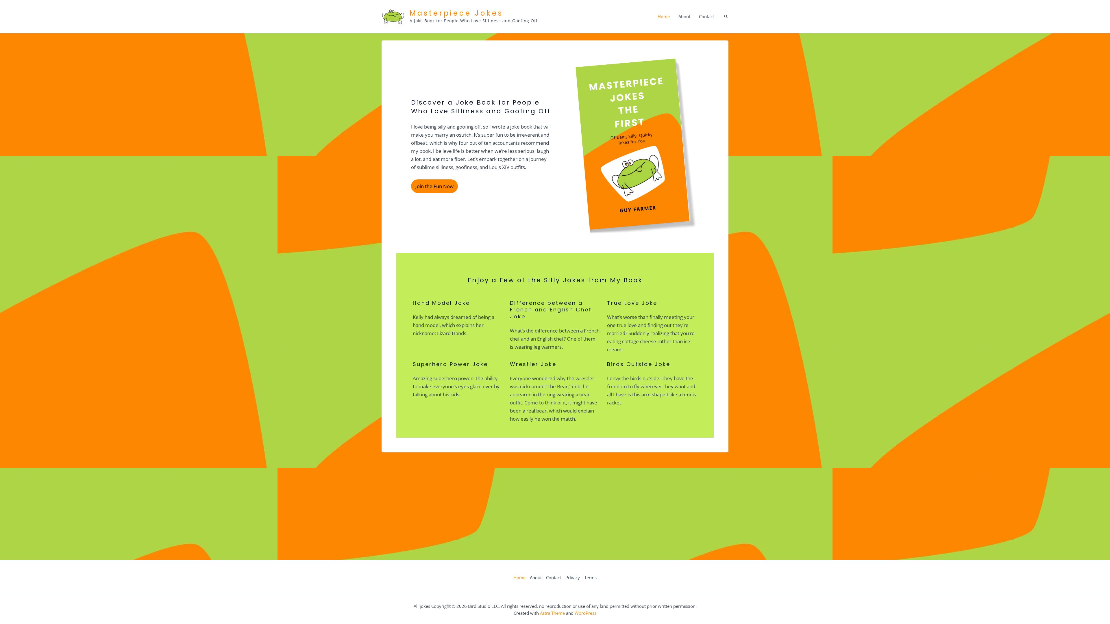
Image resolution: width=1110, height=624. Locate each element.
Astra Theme (552, 613)
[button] (726, 17)
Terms (590, 577)
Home (664, 16)
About (684, 16)
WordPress (585, 613)
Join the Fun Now (434, 186)
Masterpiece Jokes (456, 13)
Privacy (572, 577)
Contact (706, 16)
